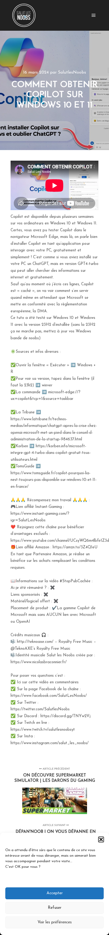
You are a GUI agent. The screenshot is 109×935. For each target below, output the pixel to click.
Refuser (54, 908)
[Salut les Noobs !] (24, 15)
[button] (101, 839)
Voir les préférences (55, 922)
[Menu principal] (93, 15)
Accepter (55, 893)
